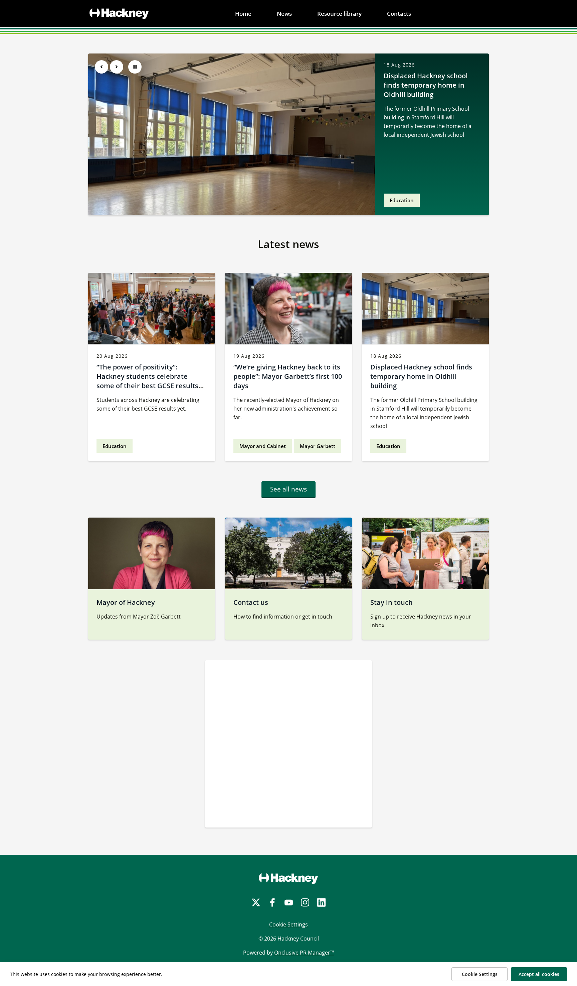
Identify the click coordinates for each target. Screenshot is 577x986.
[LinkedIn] (321, 902)
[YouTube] (288, 902)
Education (402, 200)
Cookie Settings (288, 924)
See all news (288, 489)
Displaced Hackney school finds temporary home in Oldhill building (426, 85)
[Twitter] (256, 902)
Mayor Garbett (317, 446)
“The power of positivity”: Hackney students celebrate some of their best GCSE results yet (147, 381)
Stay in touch (391, 602)
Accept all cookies (539, 974)
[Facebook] (272, 902)
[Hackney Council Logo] (288, 878)
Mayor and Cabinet (262, 446)
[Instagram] (305, 902)
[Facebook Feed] (288, 744)
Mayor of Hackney (126, 602)
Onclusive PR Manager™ (304, 952)
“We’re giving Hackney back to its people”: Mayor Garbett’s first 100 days (287, 376)
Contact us (250, 602)
